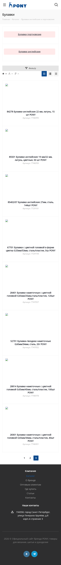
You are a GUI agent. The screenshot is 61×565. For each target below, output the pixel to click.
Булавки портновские (29, 34)
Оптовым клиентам (30, 484)
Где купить (30, 488)
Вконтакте (26, 554)
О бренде (30, 480)
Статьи (30, 493)
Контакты (30, 497)
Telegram (34, 554)
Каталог (30, 475)
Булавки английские (30, 51)
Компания (30, 470)
